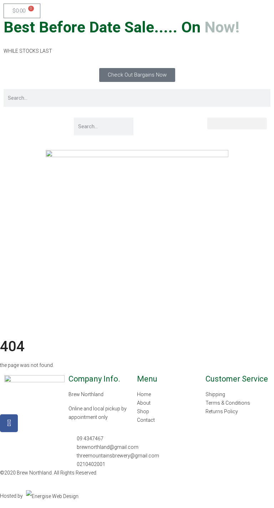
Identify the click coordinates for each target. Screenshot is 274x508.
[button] (237, 123)
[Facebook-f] (9, 423)
